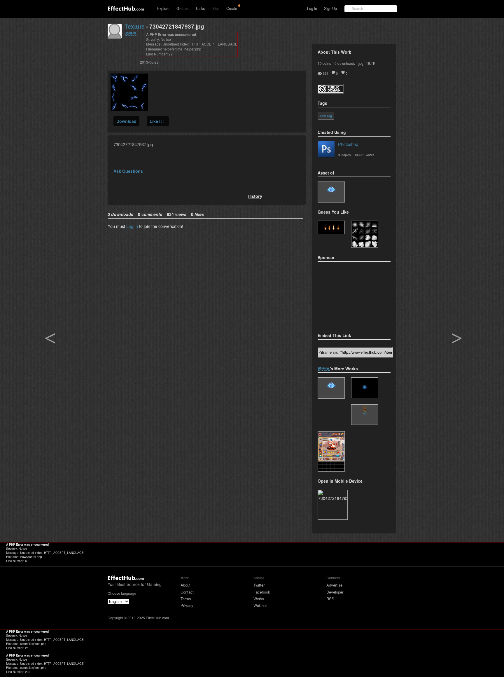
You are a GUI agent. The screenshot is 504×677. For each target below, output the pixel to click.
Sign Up (330, 8)
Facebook (261, 592)
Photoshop (348, 144)
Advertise (334, 585)
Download (126, 121)
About (185, 585)
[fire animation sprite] (331, 227)
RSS (330, 598)
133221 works (364, 154)
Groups (182, 8)
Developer (334, 592)
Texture (135, 26)
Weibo (258, 598)
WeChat (260, 605)
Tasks (200, 8)
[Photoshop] (326, 150)
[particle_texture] (331, 451)
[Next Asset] (129, 109)
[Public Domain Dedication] (331, 92)
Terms (186, 598)
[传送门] (364, 387)
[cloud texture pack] (364, 234)
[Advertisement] (347, 295)
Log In (312, 8)
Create (231, 8)
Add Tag (325, 116)
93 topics (344, 154)
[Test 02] (331, 192)
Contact (187, 592)
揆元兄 (130, 33)
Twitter (259, 585)
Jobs (215, 8)
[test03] (364, 414)
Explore (163, 8)
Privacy (187, 605)
